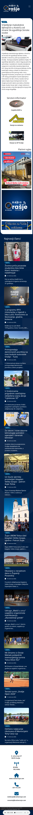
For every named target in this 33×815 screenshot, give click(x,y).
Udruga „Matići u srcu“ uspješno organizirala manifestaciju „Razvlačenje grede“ (15, 614)
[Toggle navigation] (29, 6)
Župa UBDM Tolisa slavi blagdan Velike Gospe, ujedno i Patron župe (15, 538)
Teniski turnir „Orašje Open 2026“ (14, 692)
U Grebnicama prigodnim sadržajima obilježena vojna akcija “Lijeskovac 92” (15, 395)
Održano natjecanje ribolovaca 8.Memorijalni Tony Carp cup (16, 731)
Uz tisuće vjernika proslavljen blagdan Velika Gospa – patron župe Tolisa (15, 480)
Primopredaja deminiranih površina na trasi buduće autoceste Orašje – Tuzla (16, 353)
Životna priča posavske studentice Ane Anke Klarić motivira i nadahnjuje (15, 269)
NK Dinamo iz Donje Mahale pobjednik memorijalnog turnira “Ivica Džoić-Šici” (15, 656)
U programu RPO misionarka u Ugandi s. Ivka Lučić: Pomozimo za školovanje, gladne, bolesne (16, 314)
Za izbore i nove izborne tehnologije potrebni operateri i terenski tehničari (16, 434)
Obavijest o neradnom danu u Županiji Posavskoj (15, 573)
